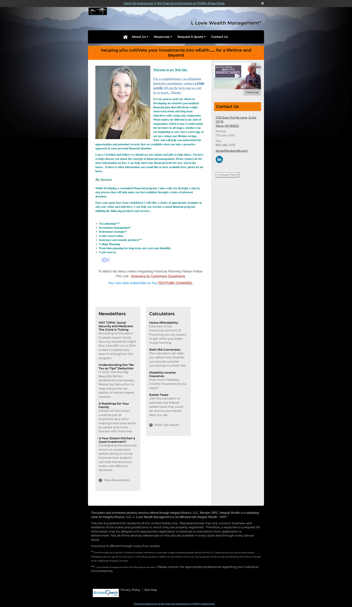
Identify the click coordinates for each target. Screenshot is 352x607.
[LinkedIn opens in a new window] (219, 159)
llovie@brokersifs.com (232, 150)
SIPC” (224, 517)
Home (125, 36)
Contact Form (227, 175)
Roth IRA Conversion (164, 349)
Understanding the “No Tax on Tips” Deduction (116, 366)
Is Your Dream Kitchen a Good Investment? (117, 440)
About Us (139, 37)
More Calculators (166, 425)
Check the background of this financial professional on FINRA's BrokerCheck (174, 3)
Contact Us (219, 37)
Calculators (162, 313)
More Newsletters (117, 480)
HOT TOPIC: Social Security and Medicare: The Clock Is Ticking (116, 326)
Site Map (150, 590)
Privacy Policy (130, 590)
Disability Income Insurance (162, 374)
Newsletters (112, 313)
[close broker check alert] (262, 3)
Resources (161, 37)
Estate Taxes (158, 395)
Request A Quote (190, 37)
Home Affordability (163, 322)
